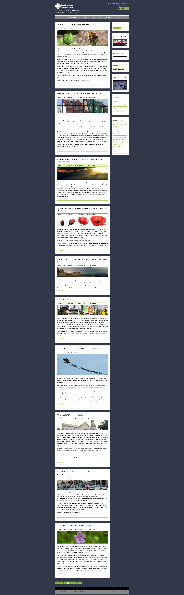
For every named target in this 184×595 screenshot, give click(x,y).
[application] (120, 42)
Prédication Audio (117, 111)
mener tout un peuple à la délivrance (65, 231)
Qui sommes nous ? (72, 17)
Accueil (60, 17)
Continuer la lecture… (62, 83)
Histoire (85, 17)
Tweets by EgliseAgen (118, 68)
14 (74, 582)
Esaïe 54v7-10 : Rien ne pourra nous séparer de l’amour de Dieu (118, 144)
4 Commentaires (91, 97)
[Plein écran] (126, 45)
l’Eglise (103, 548)
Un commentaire (91, 478)
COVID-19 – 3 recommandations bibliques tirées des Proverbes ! (119, 131)
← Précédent (59, 582)
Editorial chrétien (117, 101)
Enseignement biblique (118, 104)
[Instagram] (120, 8)
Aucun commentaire (92, 418)
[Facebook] (127, 8)
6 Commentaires (91, 352)
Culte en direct (96, 17)
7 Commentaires (92, 165)
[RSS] (125, 8)
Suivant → (78, 582)
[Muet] (124, 45)
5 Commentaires (91, 28)
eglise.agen (70, 28)
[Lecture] (115, 45)
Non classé (115, 108)
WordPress (125, 591)
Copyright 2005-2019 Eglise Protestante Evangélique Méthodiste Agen (70, 591)
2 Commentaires (92, 214)
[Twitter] (122, 8)
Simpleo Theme (115, 591)
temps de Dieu (102, 192)
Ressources (109, 17)
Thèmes (120, 17)
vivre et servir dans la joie (64, 456)
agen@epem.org (125, 5)
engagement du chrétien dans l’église (84, 566)
